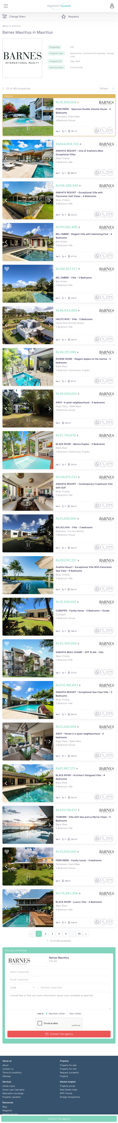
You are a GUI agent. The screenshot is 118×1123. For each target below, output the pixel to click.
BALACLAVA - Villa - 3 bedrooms (74, 527)
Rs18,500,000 (66, 102)
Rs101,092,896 (67, 227)
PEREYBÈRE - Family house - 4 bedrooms (79, 860)
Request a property (69, 1072)
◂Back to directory (11, 26)
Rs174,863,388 (67, 893)
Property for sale (68, 1065)
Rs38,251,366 (66, 352)
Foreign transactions (70, 1097)
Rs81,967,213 (66, 768)
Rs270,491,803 (67, 685)
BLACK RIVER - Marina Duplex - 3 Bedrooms (80, 444)
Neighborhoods (10, 1114)
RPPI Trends (66, 1093)
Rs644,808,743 (68, 144)
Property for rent (68, 1069)
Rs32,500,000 (66, 643)
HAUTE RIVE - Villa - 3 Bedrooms (74, 319)
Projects (64, 1076)
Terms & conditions (12, 1072)
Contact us (7, 1069)
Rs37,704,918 (66, 435)
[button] (6, 117)
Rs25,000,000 (66, 518)
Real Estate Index (68, 1089)
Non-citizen (75, 1013)
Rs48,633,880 (67, 310)
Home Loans (8, 1086)
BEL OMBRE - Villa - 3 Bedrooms (74, 277)
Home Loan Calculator (13, 1089)
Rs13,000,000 (66, 727)
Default (104, 88)
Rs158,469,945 (67, 185)
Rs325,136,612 (67, 810)
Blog (4, 1106)
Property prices (67, 1086)
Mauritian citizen (57, 1013)
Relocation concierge (12, 1093)
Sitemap (6, 1076)
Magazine (7, 1110)
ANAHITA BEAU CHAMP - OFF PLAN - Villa (79, 652)
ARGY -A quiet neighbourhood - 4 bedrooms (80, 402)
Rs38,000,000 (67, 394)
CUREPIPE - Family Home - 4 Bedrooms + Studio (83, 610)
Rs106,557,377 (67, 269)
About (5, 1065)
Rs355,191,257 (66, 560)
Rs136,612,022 (67, 477)
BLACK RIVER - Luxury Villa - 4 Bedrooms (79, 901)
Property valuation (11, 1097)
